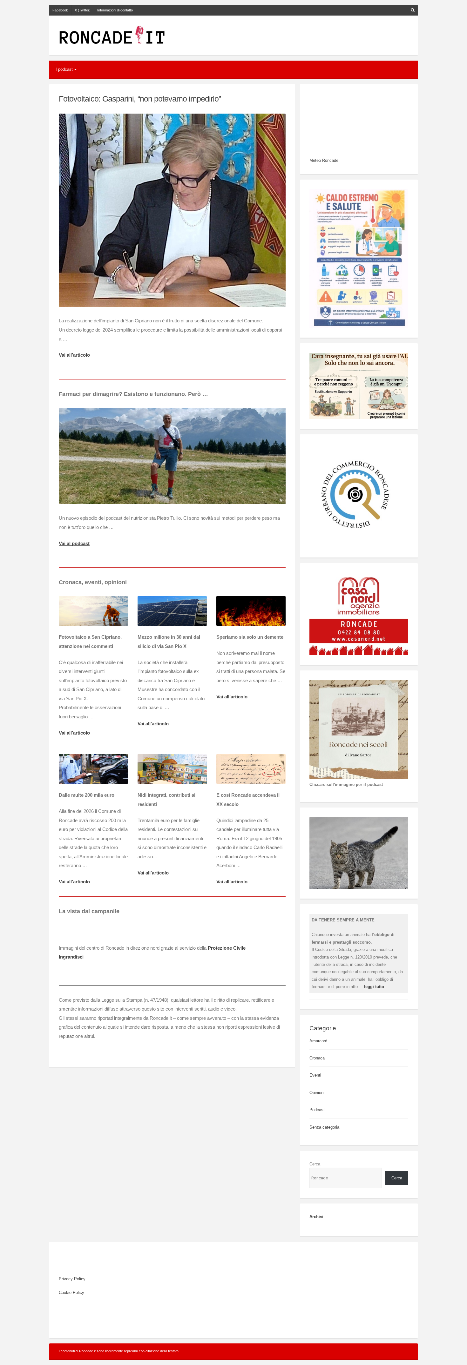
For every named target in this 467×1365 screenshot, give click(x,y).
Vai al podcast (74, 543)
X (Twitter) (83, 10)
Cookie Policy (71, 1292)
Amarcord (318, 1041)
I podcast (64, 69)
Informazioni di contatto (115, 10)
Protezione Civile (227, 948)
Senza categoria (324, 1127)
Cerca (314, 1164)
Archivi (316, 1216)
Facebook (60, 10)
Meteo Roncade (323, 160)
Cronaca (317, 1058)
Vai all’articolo (74, 355)
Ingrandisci (71, 956)
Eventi (315, 1075)
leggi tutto (374, 986)
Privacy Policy (72, 1278)
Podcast (317, 1109)
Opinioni (316, 1092)
